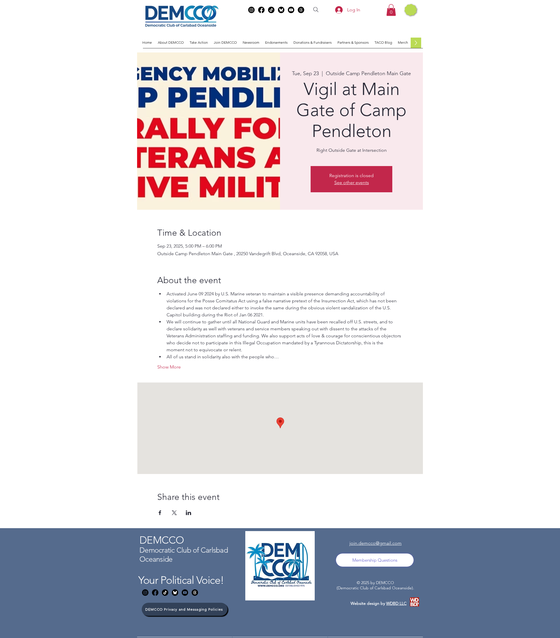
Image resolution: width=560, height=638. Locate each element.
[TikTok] (271, 10)
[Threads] (301, 10)
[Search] (316, 9)
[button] (391, 10)
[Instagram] (251, 10)
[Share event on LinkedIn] (188, 512)
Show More (169, 367)
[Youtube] (291, 10)
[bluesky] (281, 10)
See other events (351, 182)
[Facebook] (261, 10)
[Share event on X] (174, 512)
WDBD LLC (396, 603)
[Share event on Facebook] (160, 512)
